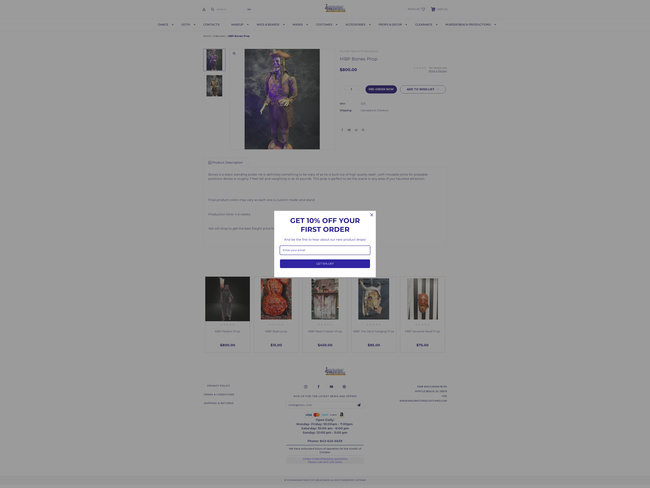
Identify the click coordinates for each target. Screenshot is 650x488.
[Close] (372, 215)
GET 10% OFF (325, 263)
